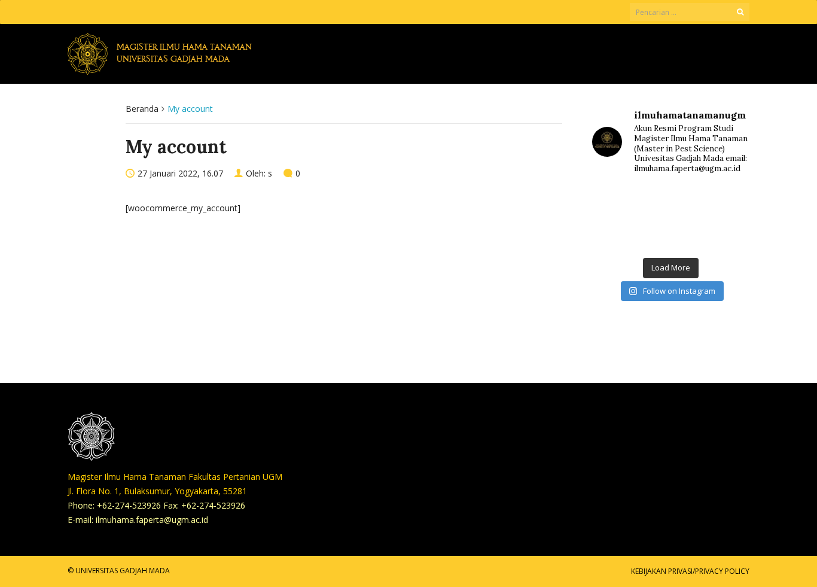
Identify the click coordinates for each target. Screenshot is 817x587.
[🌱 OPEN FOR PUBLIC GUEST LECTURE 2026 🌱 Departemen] (724, 234)
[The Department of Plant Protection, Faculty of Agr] (617, 202)
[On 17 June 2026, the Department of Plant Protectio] (670, 202)
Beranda (142, 108)
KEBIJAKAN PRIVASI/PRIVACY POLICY (690, 571)
